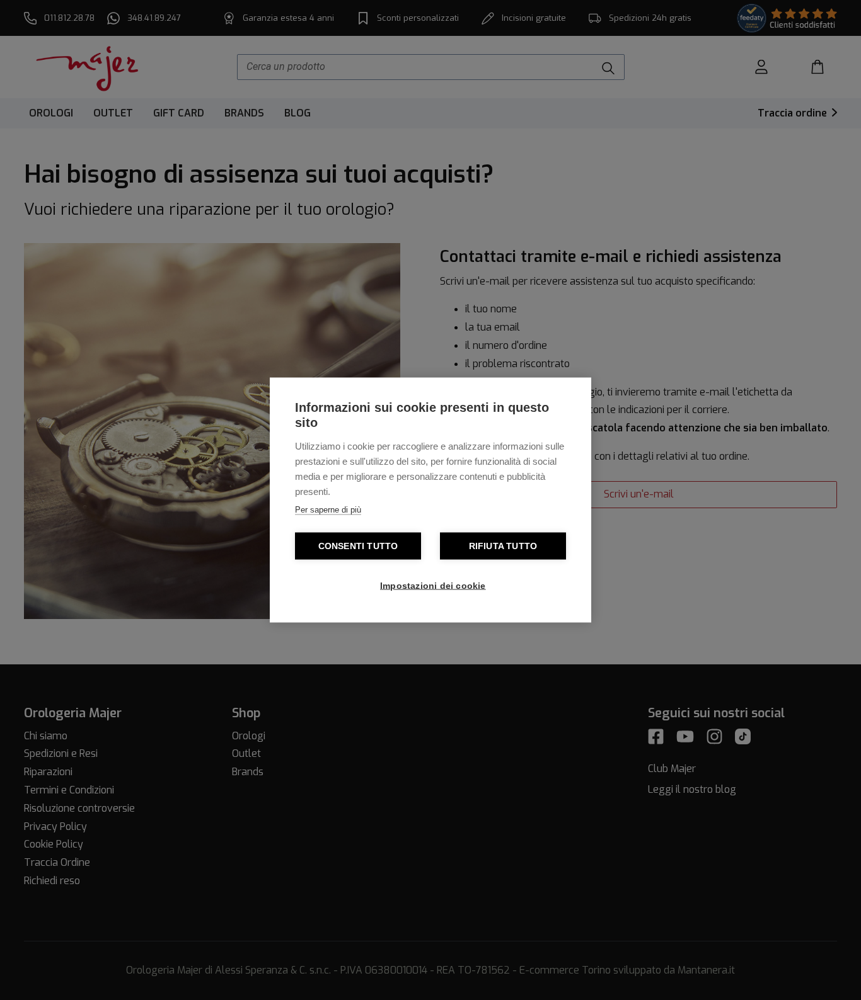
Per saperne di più (328, 509)
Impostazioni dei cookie (433, 586)
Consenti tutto (358, 546)
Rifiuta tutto (503, 546)
